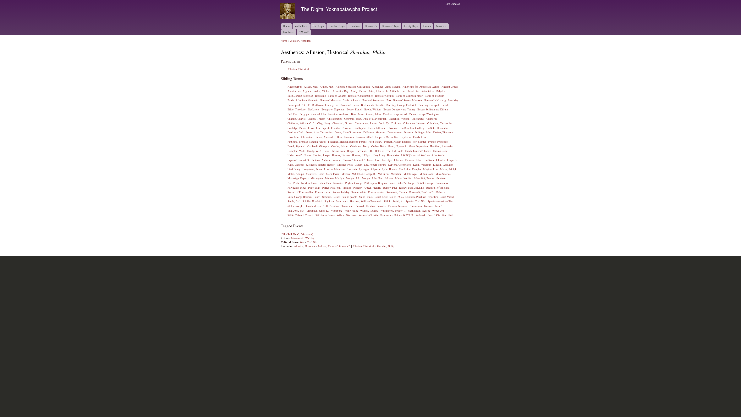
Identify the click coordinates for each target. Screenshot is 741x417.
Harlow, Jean (338, 151)
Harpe (350, 151)
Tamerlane (347, 206)
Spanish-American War (440, 201)
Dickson (408, 132)
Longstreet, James (312, 169)
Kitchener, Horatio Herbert (320, 164)
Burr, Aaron (357, 114)
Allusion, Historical (300, 40)
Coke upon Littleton (414, 123)
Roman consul (323, 192)
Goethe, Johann (339, 146)
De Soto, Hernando (436, 128)
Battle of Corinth (384, 95)
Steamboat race (313, 206)
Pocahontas (442, 183)
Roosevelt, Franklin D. (421, 192)
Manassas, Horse (315, 174)
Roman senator (376, 192)
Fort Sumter (419, 141)
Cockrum (396, 123)
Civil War (312, 242)
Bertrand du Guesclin (372, 105)
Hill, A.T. (397, 151)
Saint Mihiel (447, 197)
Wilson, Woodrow (347, 215)
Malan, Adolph (448, 169)
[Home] (288, 11)
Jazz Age (387, 160)
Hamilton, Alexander (441, 146)
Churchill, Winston (399, 118)
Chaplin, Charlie (296, 118)
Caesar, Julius (373, 114)
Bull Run (292, 114)
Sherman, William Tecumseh (365, 201)
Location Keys (337, 26)
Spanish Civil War (415, 201)
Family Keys (411, 26)
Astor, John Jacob (377, 91)
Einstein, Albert (364, 137)
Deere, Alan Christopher (319, 132)
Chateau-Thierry (316, 118)
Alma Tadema (392, 86)
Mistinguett (317, 178)
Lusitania (352, 169)
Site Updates (453, 4)
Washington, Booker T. (393, 210)
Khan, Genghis (296, 164)
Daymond (393, 128)
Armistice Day (341, 91)
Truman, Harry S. (433, 206)
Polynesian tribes (297, 187)
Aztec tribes (427, 91)
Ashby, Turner (358, 91)
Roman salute (358, 192)
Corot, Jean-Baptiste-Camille (324, 128)
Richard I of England (437, 187)
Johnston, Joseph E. (446, 160)
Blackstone (313, 109)
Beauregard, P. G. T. (299, 105)
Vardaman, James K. (317, 210)
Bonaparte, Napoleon (332, 109)
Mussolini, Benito (424, 178)
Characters (371, 26)
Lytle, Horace (389, 169)
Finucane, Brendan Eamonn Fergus (307, 141)
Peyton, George (353, 183)
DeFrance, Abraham (374, 132)
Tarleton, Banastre (376, 206)
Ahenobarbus (295, 86)
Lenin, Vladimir (422, 164)
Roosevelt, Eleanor (397, 192)
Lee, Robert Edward (375, 164)
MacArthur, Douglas (410, 169)
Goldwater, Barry (359, 146)
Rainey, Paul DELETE (411, 187)
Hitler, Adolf (295, 155)
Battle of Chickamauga (360, 95)
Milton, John (426, 174)
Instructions (301, 26)
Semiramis (342, 201)
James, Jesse (373, 160)
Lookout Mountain (334, 169)
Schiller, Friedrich (312, 201)
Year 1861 (447, 215)
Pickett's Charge (405, 183)
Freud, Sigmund (296, 146)
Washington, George (419, 210)
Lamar (358, 164)
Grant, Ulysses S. (397, 146)
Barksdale (320, 95)
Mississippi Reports (298, 178)
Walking (309, 238)
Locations (354, 26)
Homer (307, 155)
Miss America (443, 174)
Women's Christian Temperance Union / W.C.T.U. (386, 215)
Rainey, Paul (390, 187)
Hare (326, 151)
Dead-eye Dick (296, 132)
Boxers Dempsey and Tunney (399, 109)
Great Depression (418, 146)
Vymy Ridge (351, 210)
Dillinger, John (423, 132)
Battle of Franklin (434, 95)
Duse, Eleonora (345, 137)
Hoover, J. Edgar (361, 155)
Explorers (405, 137)
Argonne (307, 91)
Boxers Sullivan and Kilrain (432, 109)
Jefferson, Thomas (404, 160)
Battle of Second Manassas (407, 100)
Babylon (440, 91)
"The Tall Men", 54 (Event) (297, 234)
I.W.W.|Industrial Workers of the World (423, 155)
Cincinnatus (418, 118)
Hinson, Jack (440, 151)
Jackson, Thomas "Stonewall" (348, 160)
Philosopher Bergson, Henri (379, 183)
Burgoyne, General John (312, 114)
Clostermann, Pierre (365, 123)
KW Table (288, 32)
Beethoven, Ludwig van (325, 105)
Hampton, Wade (296, 151)
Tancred (359, 206)
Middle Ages (410, 174)
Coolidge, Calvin (297, 128)
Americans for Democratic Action (421, 86)
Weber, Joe (438, 210)
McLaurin (383, 174)
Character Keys (390, 26)
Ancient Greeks (450, 86)
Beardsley (453, 100)
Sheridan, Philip (385, 246)
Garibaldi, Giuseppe (318, 146)
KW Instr (304, 32)
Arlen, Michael (322, 91)
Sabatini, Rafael (331, 197)
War (302, 242)
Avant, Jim (413, 91)
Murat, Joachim (403, 178)
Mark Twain (332, 174)
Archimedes (294, 91)
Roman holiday (341, 192)
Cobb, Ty (384, 123)
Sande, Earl (294, 201)
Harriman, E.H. (364, 151)
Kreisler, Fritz (345, 164)
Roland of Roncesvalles (300, 192)
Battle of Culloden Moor (409, 95)
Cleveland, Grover (342, 123)
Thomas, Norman (397, 206)
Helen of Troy (382, 151)
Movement (297, 238)
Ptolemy (357, 187)
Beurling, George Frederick (401, 105)
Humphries (393, 155)
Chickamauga (334, 118)
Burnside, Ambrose (338, 114)
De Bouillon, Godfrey (412, 128)
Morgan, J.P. (353, 178)
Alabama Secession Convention (353, 86)
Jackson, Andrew (321, 160)
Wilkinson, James (325, 215)
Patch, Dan (325, 183)
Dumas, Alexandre (325, 137)
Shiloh (387, 201)
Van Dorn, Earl (296, 210)
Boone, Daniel (354, 109)
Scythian (329, 201)
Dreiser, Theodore (443, 132)
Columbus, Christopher (440, 123)
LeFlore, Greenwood (399, 164)
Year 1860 (434, 215)
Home (286, 26)
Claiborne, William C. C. (301, 123)
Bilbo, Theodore (296, 109)
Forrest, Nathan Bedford (397, 141)
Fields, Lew (419, 137)
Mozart (389, 178)
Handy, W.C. (314, 151)
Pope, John (314, 187)
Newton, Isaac (309, 183)
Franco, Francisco (438, 141)
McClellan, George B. (364, 174)
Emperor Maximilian (386, 137)
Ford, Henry (375, 141)
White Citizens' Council (300, 215)
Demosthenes (394, 132)
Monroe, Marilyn (334, 178)
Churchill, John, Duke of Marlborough (365, 118)
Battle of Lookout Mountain (303, 100)
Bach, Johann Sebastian (300, 95)
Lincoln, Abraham (443, 164)
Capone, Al (400, 114)
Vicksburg (336, 210)
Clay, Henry (323, 123)
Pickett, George (424, 183)
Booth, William (372, 109)
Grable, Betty (378, 146)
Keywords (441, 26)
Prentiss (347, 187)
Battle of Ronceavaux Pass (376, 100)
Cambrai (387, 114)
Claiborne (431, 118)
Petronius (338, 183)
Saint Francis (366, 197)
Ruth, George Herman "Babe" (304, 197)
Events (427, 26)
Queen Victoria (373, 187)
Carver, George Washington (424, 114)
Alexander (377, 86)
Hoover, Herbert (341, 155)
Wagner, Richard (369, 210)
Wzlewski (421, 215)
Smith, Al (398, 201)
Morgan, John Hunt (372, 178)
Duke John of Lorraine (300, 137)
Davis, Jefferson (377, 128)
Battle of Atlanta (337, 95)
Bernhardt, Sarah (349, 105)
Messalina (396, 174)
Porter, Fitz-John (331, 187)
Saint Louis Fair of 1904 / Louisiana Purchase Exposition (407, 197)
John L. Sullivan (425, 160)
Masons (346, 174)
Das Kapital (360, 128)
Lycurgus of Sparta (369, 169)
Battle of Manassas (330, 100)
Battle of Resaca (351, 100)
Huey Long (379, 155)
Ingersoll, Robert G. (299, 160)
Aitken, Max (311, 86)
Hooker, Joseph (321, 155)
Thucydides (415, 206)
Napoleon (441, 178)
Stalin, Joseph (295, 206)
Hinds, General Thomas (418, 151)
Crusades (346, 128)
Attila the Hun (397, 91)
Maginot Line (430, 169)
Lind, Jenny (294, 169)
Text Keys (318, 26)
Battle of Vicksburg (435, 100)
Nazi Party (293, 183)
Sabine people (349, 197)
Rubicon (440, 192)
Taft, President (331, 206)
